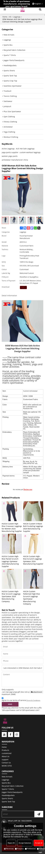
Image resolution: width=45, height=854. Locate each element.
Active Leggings (8, 148)
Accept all (38, 843)
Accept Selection (25, 843)
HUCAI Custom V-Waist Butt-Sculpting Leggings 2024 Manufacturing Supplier (33, 527)
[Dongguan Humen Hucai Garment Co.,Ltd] (22, 9)
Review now (28, 489)
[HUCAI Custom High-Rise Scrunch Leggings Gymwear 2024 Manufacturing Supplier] (33, 544)
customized (6, 753)
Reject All (11, 843)
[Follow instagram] (16, 734)
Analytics (20, 849)
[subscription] (38, 814)
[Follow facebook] (10, 734)
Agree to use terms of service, (21, 700)
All (10, 17)
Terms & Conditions (33, 700)
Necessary (10, 849)
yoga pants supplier (10, 152)
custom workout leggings (30, 152)
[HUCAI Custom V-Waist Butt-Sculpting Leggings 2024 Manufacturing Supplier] (33, 511)
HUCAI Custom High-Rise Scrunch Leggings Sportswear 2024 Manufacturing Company (11, 596)
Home (4, 17)
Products (5, 750)
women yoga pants (10, 156)
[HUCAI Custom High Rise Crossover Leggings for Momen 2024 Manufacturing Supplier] (12, 511)
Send (10, 704)
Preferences (31, 849)
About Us (5, 756)
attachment (37, 692)
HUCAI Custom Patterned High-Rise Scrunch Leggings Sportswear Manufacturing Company (31, 597)
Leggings (16, 17)
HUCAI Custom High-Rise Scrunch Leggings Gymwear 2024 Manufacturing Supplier (33, 560)
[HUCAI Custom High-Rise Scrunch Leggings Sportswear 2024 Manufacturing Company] (12, 579)
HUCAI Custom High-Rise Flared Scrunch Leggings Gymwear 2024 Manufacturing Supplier (10, 561)
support (5, 759)
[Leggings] (23, 287)
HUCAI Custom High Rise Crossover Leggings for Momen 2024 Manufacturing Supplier (12, 527)
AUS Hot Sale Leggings (25, 148)
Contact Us (6, 762)
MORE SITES (7, 766)
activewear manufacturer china (15, 160)
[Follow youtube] (4, 734)
